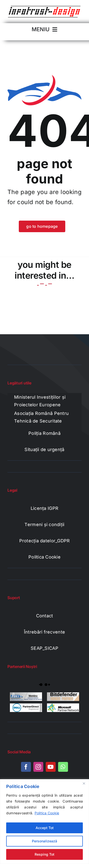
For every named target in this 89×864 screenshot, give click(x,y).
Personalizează (44, 841)
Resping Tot (44, 854)
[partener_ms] (63, 707)
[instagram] (38, 767)
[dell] (26, 707)
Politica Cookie (47, 813)
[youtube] (51, 767)
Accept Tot (45, 828)
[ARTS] (26, 696)
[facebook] (26, 767)
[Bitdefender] (63, 696)
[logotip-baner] (44, 6)
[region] (44, 821)
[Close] (84, 783)
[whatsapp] (63, 767)
